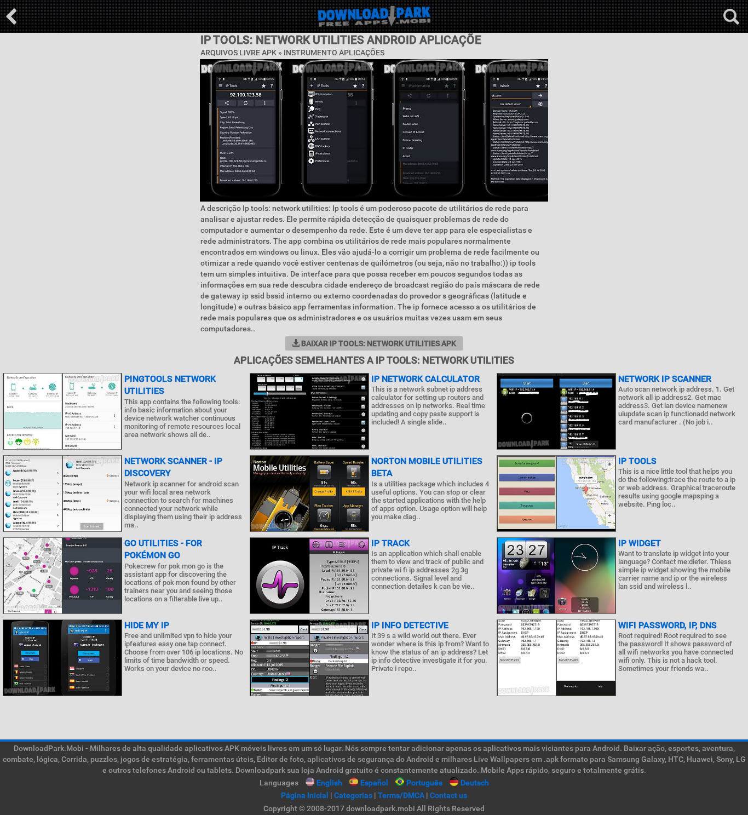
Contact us (448, 795)
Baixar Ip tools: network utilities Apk (378, 343)
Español (374, 782)
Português (424, 782)
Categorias (353, 795)
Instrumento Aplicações (334, 52)
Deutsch (475, 782)
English (329, 782)
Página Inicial (305, 795)
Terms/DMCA (401, 795)
